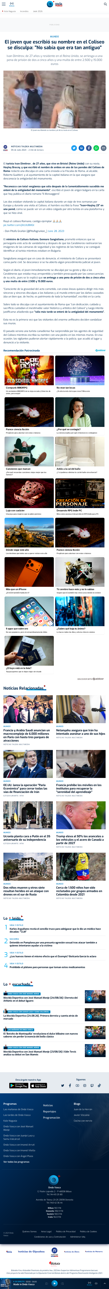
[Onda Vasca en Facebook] (70, 1085)
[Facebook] (89, 148)
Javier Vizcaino (81, 1115)
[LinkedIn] (81, 148)
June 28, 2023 (56, 231)
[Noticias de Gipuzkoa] (31, 1251)
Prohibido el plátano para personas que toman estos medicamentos (47, 967)
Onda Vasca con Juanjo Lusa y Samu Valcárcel (18, 1137)
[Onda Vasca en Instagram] (85, 1085)
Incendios (24, 11)
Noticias (48, 1105)
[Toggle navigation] (3, 4)
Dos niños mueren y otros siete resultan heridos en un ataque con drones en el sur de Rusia (26, 891)
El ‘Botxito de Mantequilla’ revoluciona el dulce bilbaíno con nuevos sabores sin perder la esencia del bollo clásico (40, 1035)
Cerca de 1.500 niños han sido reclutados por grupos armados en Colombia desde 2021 (79, 891)
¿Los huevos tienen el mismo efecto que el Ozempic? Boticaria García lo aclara (53, 956)
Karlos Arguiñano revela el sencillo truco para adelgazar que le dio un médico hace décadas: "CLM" (55, 930)
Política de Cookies (88, 1231)
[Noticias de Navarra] (94, 1251)
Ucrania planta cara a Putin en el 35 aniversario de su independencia (26, 838)
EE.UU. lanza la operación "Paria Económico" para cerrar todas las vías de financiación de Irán (25, 788)
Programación (51, 1117)
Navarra (14, 939)
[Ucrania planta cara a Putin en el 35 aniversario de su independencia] (28, 815)
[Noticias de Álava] (72, 1251)
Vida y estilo (16, 925)
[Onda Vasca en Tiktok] (99, 1085)
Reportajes (49, 1111)
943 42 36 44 (56, 1202)
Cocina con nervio (83, 1120)
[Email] (103, 148)
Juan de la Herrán (83, 1109)
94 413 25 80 (56, 1194)
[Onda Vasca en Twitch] (92, 1085)
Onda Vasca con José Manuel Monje (18, 1128)
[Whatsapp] (96, 148)
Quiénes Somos (29, 1231)
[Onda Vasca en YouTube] (77, 1085)
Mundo (7, 726)
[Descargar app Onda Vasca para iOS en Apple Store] (38, 1085)
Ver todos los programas (16, 1161)
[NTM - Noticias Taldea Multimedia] (54, 1251)
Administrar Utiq (77, 1237)
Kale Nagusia (10, 1120)
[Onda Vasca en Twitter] (62, 1085)
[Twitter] (74, 148)
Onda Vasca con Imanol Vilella (19, 1150)
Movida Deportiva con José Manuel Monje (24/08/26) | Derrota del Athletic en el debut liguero (40, 999)
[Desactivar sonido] (96, 1283)
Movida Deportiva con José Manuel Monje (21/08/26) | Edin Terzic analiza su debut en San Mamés (39, 1053)
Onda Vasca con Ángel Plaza (18, 1156)
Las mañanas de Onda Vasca (18, 1109)
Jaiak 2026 (37, 11)
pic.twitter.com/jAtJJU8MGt (18, 225)
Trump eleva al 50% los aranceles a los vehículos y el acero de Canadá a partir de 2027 (80, 839)
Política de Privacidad (66, 1231)
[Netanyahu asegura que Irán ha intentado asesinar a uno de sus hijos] (81, 709)
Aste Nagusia (10, 11)
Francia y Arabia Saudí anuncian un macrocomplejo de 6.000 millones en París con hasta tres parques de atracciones (26, 735)
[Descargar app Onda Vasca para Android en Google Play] (18, 1085)
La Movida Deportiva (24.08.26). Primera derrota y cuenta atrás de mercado (40, 1017)
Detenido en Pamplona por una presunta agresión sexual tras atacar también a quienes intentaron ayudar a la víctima (53, 944)
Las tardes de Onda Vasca (17, 1115)
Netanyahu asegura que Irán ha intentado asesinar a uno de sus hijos (80, 732)
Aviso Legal (46, 1231)
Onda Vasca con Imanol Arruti (19, 1144)
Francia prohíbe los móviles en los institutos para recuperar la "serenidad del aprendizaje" (78, 788)
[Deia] (9, 1251)
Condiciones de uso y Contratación (50, 1237)
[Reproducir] (89, 999)
